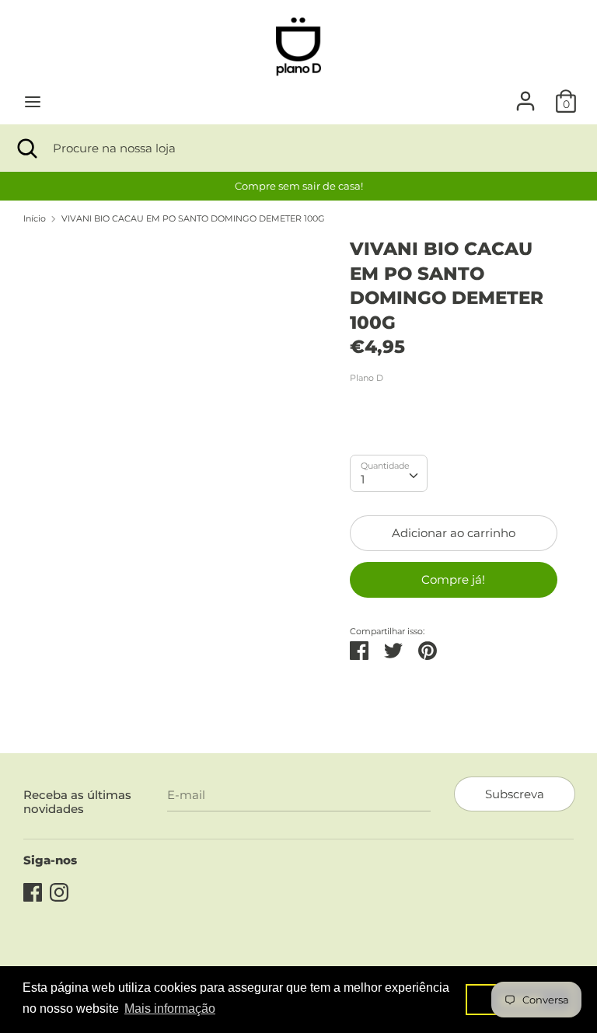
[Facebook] (32, 890)
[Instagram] (59, 890)
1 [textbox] (363, 479)
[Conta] (525, 94)
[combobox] (389, 473)
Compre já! (453, 579)
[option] (298, 186)
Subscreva (514, 794)
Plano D (366, 377)
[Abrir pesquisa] (26, 148)
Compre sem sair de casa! (299, 186)
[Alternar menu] (33, 101)
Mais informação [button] (169, 1008)
